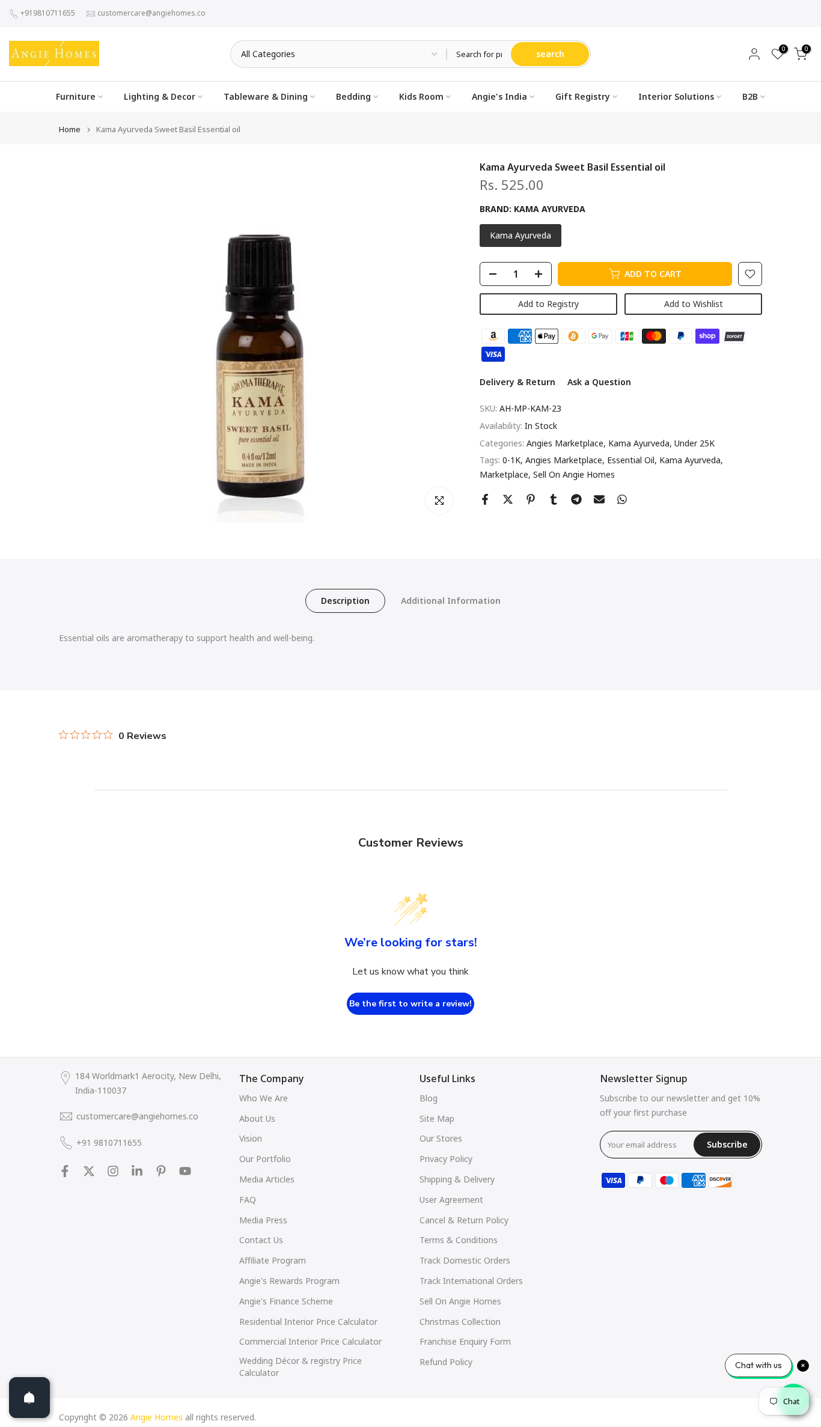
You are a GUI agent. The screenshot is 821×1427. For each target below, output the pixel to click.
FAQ (247, 1199)
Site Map (437, 1118)
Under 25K (694, 443)
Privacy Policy (446, 1158)
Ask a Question (599, 382)
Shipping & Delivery (457, 1179)
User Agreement (451, 1199)
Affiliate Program (272, 1260)
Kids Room (421, 96)
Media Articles (267, 1179)
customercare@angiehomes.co (151, 13)
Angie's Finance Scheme (286, 1301)
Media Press (263, 1220)
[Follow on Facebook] (65, 1171)
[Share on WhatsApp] (622, 499)
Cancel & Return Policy (464, 1220)
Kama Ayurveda (639, 443)
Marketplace (504, 474)
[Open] (29, 1397)
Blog (429, 1098)
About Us (257, 1118)
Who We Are (263, 1098)
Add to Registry (548, 303)
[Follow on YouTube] (185, 1171)
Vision (250, 1138)
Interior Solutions (676, 96)
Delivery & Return (517, 382)
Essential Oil (631, 460)
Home (70, 129)
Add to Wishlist (693, 303)
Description (345, 600)
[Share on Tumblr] (553, 499)
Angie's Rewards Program (289, 1280)
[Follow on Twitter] (89, 1171)
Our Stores (441, 1138)
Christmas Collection (460, 1321)
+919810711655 (47, 13)
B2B (750, 96)
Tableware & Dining (266, 96)
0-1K (511, 460)
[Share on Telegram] (576, 499)
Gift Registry (582, 96)
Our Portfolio (265, 1158)
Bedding (353, 96)
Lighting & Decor (159, 96)
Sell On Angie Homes (574, 474)
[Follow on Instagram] (113, 1171)
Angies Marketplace (564, 443)
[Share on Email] (599, 499)
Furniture (76, 96)
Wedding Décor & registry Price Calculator (300, 1366)
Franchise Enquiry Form (465, 1341)
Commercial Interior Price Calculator (310, 1341)
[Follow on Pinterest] (161, 1171)
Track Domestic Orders (465, 1260)
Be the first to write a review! (410, 1003)
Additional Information (451, 600)
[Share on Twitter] (507, 499)
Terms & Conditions (459, 1240)
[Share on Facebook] (485, 499)
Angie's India (499, 96)
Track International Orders (471, 1280)
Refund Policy (446, 1362)
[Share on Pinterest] (530, 499)
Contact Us (261, 1240)
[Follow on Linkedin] (137, 1171)
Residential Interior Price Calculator (308, 1321)
